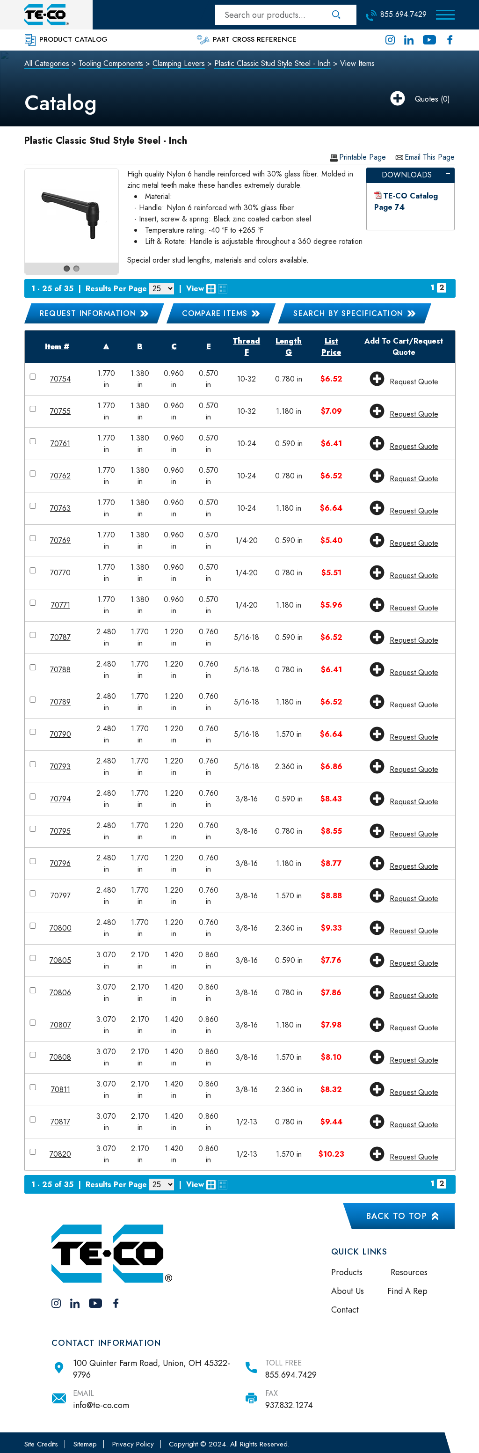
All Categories (46, 63)
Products (347, 1272)
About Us (347, 1291)
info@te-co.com (101, 1405)
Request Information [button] (88, 313)
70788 (60, 669)
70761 (60, 443)
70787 (61, 637)
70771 (60, 605)
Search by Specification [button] (348, 313)
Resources (409, 1272)
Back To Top (396, 1216)
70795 (60, 831)
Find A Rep (407, 1291)
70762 (60, 475)
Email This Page (430, 157)
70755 (60, 411)
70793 (60, 766)
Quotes (426, 99)
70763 (60, 508)
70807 (60, 1025)
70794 (60, 798)
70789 (60, 702)
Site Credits (41, 1444)
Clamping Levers (178, 63)
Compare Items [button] (215, 313)
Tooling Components (111, 63)
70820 (60, 1154)
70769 (60, 540)
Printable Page (362, 157)
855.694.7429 (291, 1375)
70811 (60, 1089)
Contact (345, 1310)
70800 (61, 928)
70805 (60, 960)
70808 (60, 1057)
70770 (60, 572)
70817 (60, 1121)
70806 (60, 992)
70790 (60, 734)
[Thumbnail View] (211, 289)
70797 (61, 895)
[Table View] (222, 289)
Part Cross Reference (253, 39)
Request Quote (414, 381)
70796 (60, 863)
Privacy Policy (133, 1444)
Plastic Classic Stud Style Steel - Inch (272, 63)
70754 (60, 379)
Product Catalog (72, 39)
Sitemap (85, 1444)
